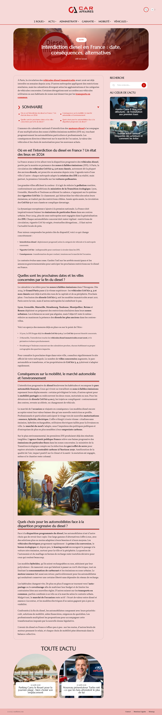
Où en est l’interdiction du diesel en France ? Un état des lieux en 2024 (38, 114)
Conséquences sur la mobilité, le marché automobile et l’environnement (77, 114)
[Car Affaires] (81, 9)
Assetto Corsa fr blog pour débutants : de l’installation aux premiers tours (128, 112)
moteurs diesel (77, 128)
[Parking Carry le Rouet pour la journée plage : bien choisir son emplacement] (35, 676)
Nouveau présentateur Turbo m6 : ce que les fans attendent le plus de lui (81, 690)
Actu (81, 40)
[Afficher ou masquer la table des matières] (71, 107)
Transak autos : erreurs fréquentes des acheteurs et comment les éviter (129, 136)
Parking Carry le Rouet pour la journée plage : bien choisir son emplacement (35, 690)
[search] (146, 9)
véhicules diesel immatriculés (59, 80)
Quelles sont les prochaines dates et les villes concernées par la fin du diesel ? (37, 120)
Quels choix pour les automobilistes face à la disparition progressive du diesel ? (78, 120)
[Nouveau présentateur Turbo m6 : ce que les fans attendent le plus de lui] (81, 676)
